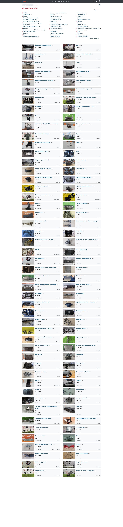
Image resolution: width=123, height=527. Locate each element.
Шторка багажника (83, 36)
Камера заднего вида (41, 151)
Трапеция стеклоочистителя (43, 418)
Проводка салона (81, 328)
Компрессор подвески (41, 186)
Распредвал (79, 354)
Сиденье (37, 380)
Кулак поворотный (55, 19)
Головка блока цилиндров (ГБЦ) (32, 26)
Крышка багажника (55, 16)
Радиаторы (38, 354)
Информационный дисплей (42, 142)
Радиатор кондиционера (42, 345)
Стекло (80, 23)
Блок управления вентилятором (44, 80)
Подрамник (53, 31)
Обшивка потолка (81, 267)
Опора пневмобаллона (56, 28)
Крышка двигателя (55, 18)
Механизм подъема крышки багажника (87, 239)
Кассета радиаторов (81, 160)
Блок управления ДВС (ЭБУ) (31, 21)
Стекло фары (39, 398)
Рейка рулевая (82, 18)
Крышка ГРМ (39, 212)
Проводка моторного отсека (43, 328)
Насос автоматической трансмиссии (45, 267)
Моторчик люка (39, 258)
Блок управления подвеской (84, 89)
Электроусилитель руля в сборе (85, 470)
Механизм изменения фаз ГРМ (58, 24)
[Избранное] (97, 1)
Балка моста (38, 62)
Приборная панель (55, 36)
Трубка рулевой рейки (41, 427)
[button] (99, 1)
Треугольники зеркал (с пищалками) (86, 418)
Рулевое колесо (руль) (84, 19)
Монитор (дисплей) (55, 26)
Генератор (26, 24)
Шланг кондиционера (82, 453)
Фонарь (80, 33)
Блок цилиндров (39, 97)
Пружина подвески (81, 337)
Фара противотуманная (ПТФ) (43, 444)
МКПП (37, 249)
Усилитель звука (82, 30)
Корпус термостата (81, 195)
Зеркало (25, 33)
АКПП (25, 12)
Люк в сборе (54, 23)
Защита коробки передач (42, 134)
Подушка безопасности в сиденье (85, 302)
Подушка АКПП (80, 293)
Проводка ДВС (82, 14)
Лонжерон (53, 21)
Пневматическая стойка (57, 30)
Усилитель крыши (40, 436)
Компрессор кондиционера (30, 36)
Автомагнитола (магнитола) (43, 45)
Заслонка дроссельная (29, 31)
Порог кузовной (54, 35)
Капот (25, 35)
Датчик (37, 115)
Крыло (52, 14)
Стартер (80, 21)
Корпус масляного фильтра (43, 195)
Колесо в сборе (80, 168)
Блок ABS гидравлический (30, 18)
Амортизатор (27, 14)
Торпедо (78, 406)
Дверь (25, 28)
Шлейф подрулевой (40, 462)
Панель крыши (80, 276)
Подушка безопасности (56, 33)
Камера (78, 142)
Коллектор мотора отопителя (43, 177)
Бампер (25, 16)
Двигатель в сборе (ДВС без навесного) (34, 30)
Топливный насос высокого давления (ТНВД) (90, 28)
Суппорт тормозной (83, 26)
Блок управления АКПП (29, 19)
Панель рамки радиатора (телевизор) (45, 284)
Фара (79, 31)
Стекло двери (81, 24)
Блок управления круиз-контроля (44, 89)
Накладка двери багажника (83, 258)
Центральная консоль (83, 35)
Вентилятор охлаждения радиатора (32, 23)
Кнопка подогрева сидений (43, 168)
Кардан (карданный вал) (42, 160)
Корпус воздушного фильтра (58, 12)
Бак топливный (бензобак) (83, 54)
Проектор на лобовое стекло (43, 337)
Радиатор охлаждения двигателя (85, 345)
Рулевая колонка (40, 371)
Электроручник (39, 470)
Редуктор (80, 16)
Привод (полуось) (82, 12)
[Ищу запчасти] (94, 1)
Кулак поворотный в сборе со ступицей (87, 221)
